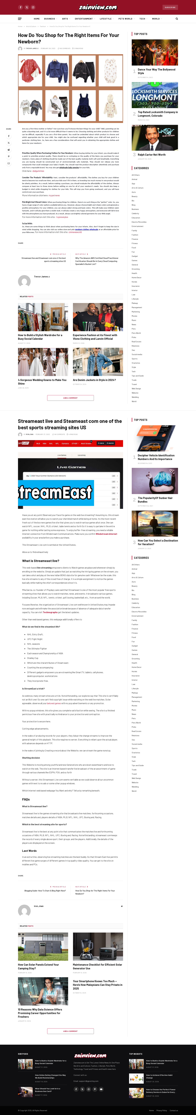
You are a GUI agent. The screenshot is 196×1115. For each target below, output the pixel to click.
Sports (134, 358)
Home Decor (136, 277)
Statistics (136, 363)
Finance (135, 239)
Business (49, 18)
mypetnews (54, 195)
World (156, 18)
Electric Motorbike (139, 222)
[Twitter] (8, 142)
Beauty (134, 196)
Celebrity (135, 213)
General (135, 264)
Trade (134, 380)
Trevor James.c (32, 48)
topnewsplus (62, 217)
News (134, 324)
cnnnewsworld (75, 232)
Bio (133, 200)
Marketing (136, 311)
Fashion (135, 235)
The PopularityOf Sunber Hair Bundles (155, 499)
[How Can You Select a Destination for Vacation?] (155, 524)
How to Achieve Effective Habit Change (159, 1076)
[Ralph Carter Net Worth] (155, 138)
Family (134, 230)
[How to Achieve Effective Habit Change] (136, 1078)
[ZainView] (98, 7)
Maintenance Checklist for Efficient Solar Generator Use (97, 966)
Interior (135, 290)
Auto (134, 192)
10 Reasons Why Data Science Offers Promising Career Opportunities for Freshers (40, 1013)
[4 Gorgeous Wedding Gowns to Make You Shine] (43, 362)
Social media (137, 354)
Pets (134, 329)
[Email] (8, 163)
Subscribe (170, 7)
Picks (134, 337)
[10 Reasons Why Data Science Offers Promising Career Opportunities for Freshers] (43, 991)
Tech (142, 18)
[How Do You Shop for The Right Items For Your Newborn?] (70, 88)
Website (135, 393)
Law (133, 294)
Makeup (135, 303)
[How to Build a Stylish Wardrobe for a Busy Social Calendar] (43, 317)
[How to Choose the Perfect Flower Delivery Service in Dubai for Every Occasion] (136, 1093)
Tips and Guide (138, 376)
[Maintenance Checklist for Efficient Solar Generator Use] (98, 947)
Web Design (136, 388)
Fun (133, 252)
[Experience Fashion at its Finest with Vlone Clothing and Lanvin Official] (98, 317)
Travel (134, 384)
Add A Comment (70, 398)
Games (134, 260)
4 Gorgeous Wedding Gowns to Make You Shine (42, 381)
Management (137, 307)
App (133, 183)
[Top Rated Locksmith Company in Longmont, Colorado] (155, 95)
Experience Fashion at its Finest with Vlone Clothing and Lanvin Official (95, 336)
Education (136, 218)
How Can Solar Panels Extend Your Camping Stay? (38, 966)
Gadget (135, 256)
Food (134, 247)
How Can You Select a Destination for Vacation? (158, 542)
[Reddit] (8, 149)
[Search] (176, 19)
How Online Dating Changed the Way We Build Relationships (50, 1076)
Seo (133, 350)
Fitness (135, 243)
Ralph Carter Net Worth (152, 154)
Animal (134, 179)
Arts (65, 18)
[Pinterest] (8, 156)
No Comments (65, 48)
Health (134, 273)
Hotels (134, 282)
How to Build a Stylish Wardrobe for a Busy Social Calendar (40, 336)
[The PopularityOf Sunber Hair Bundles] (155, 481)
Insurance (135, 286)
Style (134, 367)
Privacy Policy (162, 1110)
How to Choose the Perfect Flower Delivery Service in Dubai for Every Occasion (160, 1091)
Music (134, 320)
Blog (133, 205)
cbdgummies (38, 171)
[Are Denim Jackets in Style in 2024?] (98, 362)
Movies (134, 316)
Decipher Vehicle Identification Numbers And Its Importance (156, 457)
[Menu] (19, 19)
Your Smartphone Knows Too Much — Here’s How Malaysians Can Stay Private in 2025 (97, 985)
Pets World (126, 18)
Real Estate (136, 341)
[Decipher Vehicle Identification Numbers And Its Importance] (155, 438)
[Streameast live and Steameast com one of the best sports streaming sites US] (70, 474)
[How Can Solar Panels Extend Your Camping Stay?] (43, 947)
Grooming (136, 269)
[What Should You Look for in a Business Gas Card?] (25, 1092)
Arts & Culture (137, 188)
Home (37, 18)
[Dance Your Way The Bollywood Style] (155, 52)
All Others (136, 175)
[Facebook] (8, 136)
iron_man (29, 434)
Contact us (174, 1110)
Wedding (135, 397)
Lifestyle (106, 18)
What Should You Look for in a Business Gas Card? (47, 1089)
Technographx (50, 612)
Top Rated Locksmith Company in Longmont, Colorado (158, 113)
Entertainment (84, 18)
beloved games (54, 703)
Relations (135, 346)
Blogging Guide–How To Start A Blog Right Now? (45, 890)
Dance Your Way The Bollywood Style (156, 71)
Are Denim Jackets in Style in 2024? (94, 380)
